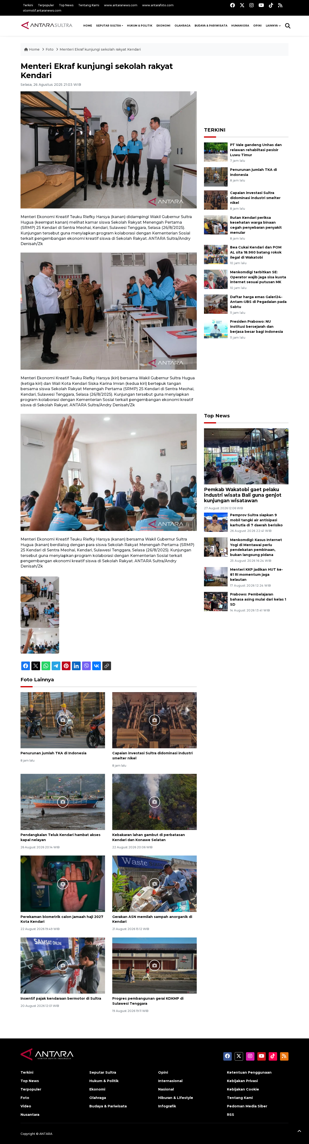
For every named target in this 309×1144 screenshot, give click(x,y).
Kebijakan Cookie (243, 1089)
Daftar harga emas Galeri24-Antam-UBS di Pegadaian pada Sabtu (258, 302)
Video (26, 1106)
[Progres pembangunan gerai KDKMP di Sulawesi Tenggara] (154, 965)
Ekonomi (163, 25)
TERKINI (214, 130)
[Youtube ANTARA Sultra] (261, 5)
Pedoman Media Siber (247, 1106)
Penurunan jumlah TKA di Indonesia (53, 753)
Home (34, 49)
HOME (87, 25)
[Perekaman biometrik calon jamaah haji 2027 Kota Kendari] (63, 883)
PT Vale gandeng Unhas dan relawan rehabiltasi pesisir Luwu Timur (256, 150)
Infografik (167, 1106)
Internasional (170, 1081)
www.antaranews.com (120, 5)
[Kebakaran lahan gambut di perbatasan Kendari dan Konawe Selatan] (154, 801)
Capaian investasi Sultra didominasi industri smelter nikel (255, 198)
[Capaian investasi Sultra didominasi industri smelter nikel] (154, 720)
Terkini (28, 5)
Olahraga (182, 25)
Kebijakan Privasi (242, 1081)
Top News (66, 5)
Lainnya (272, 25)
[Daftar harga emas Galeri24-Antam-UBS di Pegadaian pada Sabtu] (216, 303)
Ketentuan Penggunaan (249, 1072)
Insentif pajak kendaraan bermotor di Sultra (61, 998)
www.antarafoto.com (158, 5)
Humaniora (240, 25)
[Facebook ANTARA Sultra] (232, 5)
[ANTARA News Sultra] (47, 25)
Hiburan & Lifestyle (175, 1098)
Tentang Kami (88, 5)
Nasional (166, 1089)
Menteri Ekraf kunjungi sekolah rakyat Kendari (100, 49)
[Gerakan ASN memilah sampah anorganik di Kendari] (154, 883)
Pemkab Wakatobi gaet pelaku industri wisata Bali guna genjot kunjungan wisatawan (242, 495)
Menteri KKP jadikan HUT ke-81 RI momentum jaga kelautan (256, 574)
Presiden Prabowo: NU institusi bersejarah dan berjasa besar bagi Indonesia (256, 326)
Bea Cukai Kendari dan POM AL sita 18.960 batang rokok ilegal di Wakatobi (255, 252)
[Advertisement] (246, 92)
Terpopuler (46, 5)
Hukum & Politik (139, 25)
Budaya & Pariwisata (211, 25)
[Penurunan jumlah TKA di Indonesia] (63, 720)
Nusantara (30, 1114)
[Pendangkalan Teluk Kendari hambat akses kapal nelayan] (63, 801)
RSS (230, 1114)
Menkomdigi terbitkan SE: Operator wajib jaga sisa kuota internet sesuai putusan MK (258, 277)
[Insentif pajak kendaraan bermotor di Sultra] (63, 965)
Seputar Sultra (108, 25)
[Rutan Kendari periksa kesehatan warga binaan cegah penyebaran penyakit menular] (216, 224)
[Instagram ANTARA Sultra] (251, 5)
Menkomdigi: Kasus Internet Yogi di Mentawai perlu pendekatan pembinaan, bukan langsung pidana (256, 547)
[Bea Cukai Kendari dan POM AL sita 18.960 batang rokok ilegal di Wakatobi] (216, 254)
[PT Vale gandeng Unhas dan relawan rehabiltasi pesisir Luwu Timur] (216, 151)
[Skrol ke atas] (299, 1132)
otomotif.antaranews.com (42, 10)
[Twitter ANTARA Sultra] (242, 5)
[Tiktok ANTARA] (271, 5)
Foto (50, 49)
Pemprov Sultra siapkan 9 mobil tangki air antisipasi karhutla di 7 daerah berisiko (256, 520)
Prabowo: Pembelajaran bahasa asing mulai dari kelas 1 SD (258, 599)
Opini (257, 25)
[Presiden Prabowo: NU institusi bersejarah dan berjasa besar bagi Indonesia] (216, 328)
